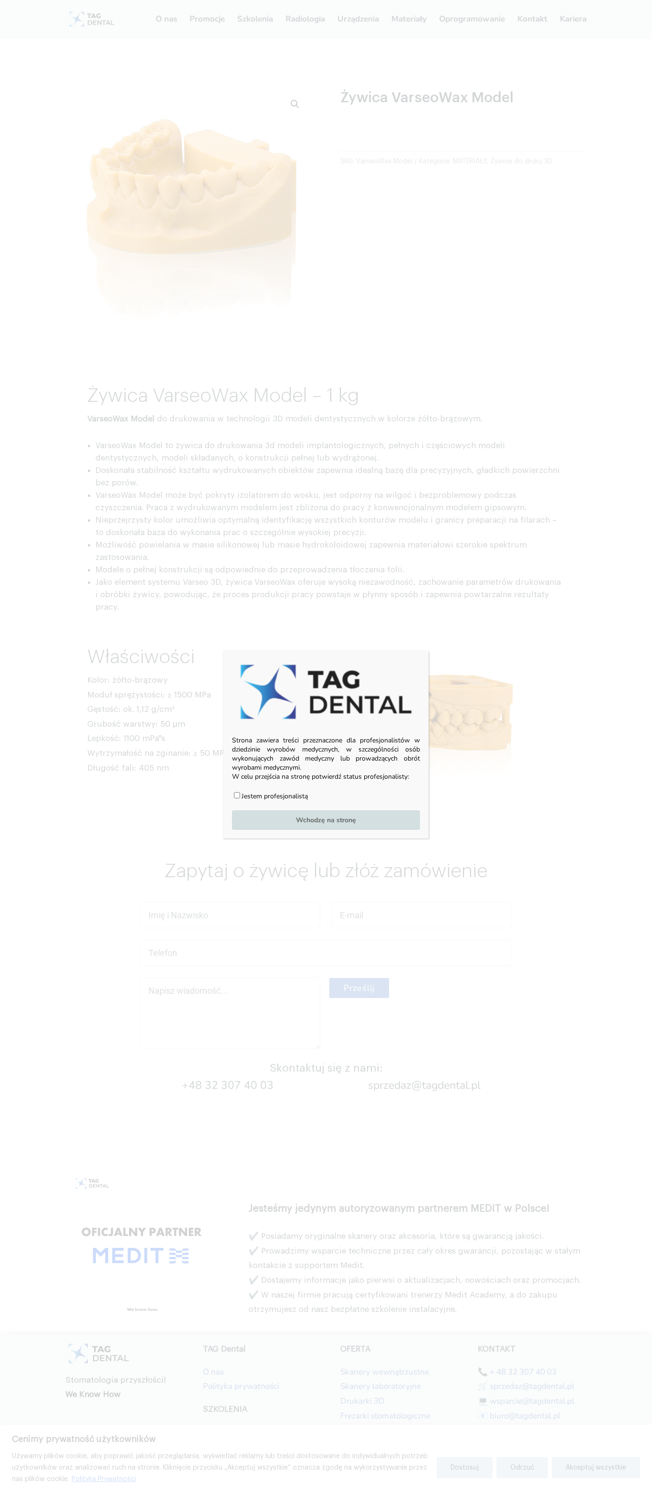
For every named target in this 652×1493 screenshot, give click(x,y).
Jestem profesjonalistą (275, 795)
